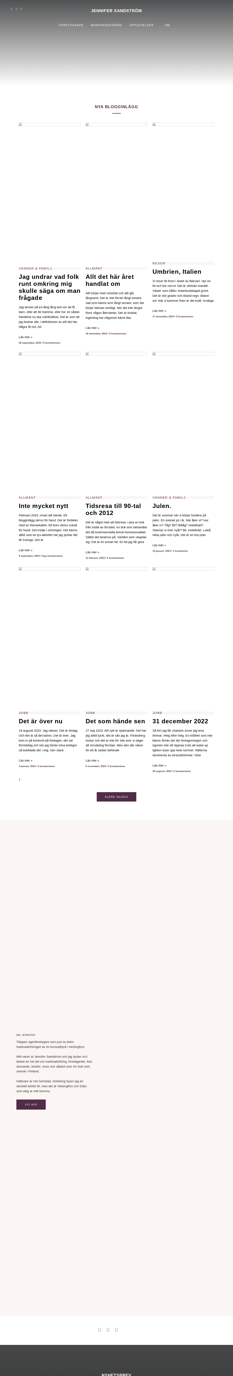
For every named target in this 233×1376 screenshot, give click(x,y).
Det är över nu (41, 721)
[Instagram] (16, 9)
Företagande (71, 25)
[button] (220, 10)
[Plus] (26, 9)
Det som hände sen (115, 721)
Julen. (161, 505)
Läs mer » (25, 337)
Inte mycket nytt (44, 505)
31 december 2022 (180, 721)
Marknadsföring (106, 25)
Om (167, 25)
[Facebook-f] (21, 9)
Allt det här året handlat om (110, 280)
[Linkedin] (11, 9)
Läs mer (31, 1104)
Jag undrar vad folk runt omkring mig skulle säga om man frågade (50, 287)
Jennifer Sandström (116, 10)
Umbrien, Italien (177, 271)
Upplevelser (141, 25)
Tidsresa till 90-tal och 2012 (113, 509)
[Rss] (31, 9)
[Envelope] (36, 9)
